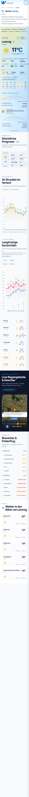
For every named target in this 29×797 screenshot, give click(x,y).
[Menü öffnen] (26, 2)
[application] (14, 211)
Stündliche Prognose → (9, 79)
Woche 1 (5, 260)
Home (2, 7)
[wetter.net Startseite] (7, 2)
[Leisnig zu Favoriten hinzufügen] (13, 41)
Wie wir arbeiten (6, 256)
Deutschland (10, 7)
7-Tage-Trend (6, 77)
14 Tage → (15, 77)
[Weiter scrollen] (25, 160)
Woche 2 (12, 260)
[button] (5, 159)
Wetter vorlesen (22, 38)
